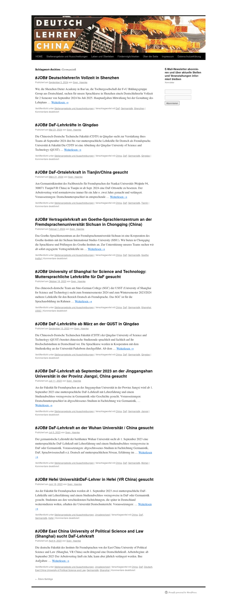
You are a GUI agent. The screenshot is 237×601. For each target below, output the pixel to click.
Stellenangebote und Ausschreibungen (67, 56)
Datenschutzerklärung (189, 56)
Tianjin (144, 202)
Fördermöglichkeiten (128, 56)
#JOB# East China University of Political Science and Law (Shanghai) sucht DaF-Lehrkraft (89, 533)
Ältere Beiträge (44, 578)
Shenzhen (139, 108)
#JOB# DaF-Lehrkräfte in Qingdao (66, 124)
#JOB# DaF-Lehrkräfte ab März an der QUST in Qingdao (87, 323)
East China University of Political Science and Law (60, 570)
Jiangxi (144, 411)
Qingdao (145, 155)
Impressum (168, 56)
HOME (39, 56)
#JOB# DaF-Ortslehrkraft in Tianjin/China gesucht (81, 172)
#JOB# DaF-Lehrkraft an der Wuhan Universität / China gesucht (94, 427)
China (119, 155)
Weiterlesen (60, 102)
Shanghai (146, 307)
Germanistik (127, 108)
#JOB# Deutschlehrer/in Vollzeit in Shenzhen (77, 77)
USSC (38, 310)
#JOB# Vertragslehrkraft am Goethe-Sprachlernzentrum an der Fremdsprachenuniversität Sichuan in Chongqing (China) (93, 221)
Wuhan (144, 462)
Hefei (51, 517)
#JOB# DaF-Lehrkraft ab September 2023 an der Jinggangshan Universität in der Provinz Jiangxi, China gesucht (94, 373)
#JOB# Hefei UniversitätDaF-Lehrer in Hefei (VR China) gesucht (94, 479)
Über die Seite (150, 56)
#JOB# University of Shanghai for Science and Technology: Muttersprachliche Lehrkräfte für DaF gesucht (90, 274)
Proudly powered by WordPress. (182, 592)
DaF (118, 108)
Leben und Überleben (102, 56)
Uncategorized (102, 514)
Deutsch (148, 566)
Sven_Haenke (80, 82)
